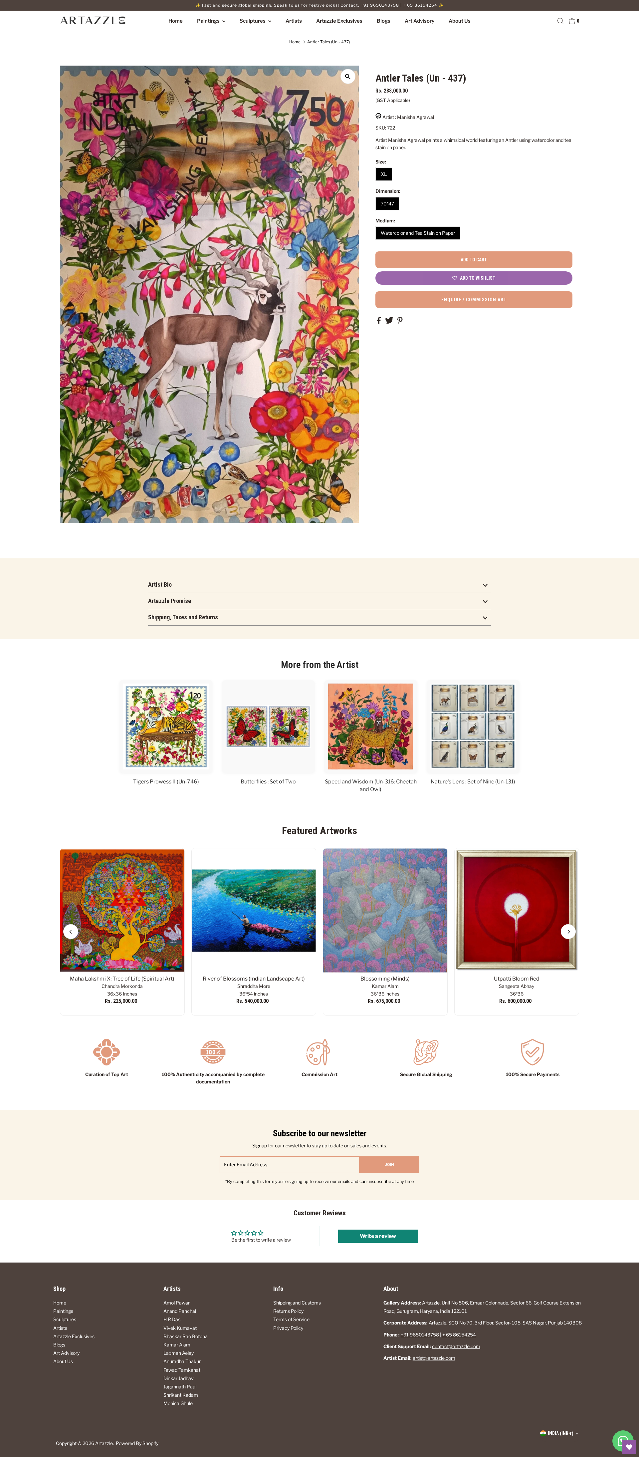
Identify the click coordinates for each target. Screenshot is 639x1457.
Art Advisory (419, 21)
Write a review (378, 1236)
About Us (460, 21)
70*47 (387, 203)
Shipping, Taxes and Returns (183, 617)
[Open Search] (560, 21)
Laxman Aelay (178, 1353)
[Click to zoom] (347, 76)
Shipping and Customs (297, 1303)
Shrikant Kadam (180, 1395)
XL (384, 174)
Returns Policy (288, 1311)
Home (175, 21)
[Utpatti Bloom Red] (517, 910)
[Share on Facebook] (379, 322)
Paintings (209, 21)
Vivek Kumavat (180, 1328)
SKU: (380, 128)
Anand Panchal (179, 1311)
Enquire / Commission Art (474, 299)
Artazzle (104, 1443)
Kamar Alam (176, 1344)
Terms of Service (291, 1319)
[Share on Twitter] (389, 322)
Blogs (383, 21)
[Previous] (70, 931)
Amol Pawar (176, 1303)
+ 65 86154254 (420, 5)
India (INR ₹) (560, 1433)
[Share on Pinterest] (400, 322)
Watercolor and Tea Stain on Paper (418, 233)
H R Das (171, 1319)
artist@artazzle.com (434, 1358)
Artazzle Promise (169, 600)
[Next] (568, 931)
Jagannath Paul (179, 1386)
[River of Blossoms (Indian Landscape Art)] (254, 910)
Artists (294, 21)
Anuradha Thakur (182, 1361)
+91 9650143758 (380, 5)
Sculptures (253, 21)
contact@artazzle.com (456, 1346)
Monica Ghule (178, 1403)
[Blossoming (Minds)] (385, 910)
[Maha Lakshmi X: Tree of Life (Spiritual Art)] (122, 910)
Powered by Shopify (137, 1443)
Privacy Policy (288, 1328)
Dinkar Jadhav (178, 1378)
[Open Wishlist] (629, 1447)
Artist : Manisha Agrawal (408, 117)
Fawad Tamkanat (181, 1370)
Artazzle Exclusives (339, 21)
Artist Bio (160, 584)
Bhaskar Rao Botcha (185, 1336)
